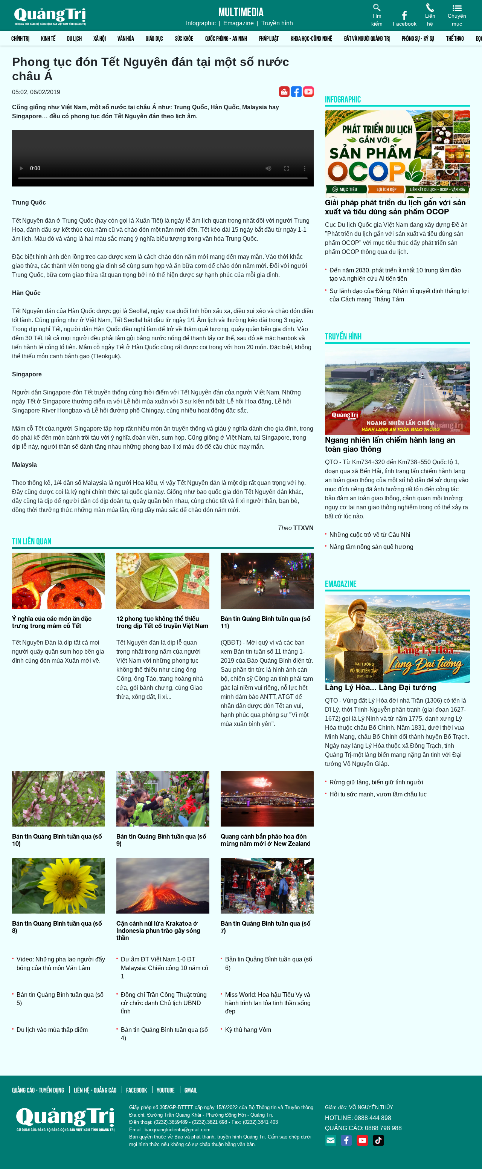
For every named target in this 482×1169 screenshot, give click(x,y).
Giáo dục (154, 38)
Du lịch (74, 38)
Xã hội (99, 38)
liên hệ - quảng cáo (95, 1089)
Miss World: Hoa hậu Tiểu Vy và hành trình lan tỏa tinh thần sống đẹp (268, 1003)
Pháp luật (269, 38)
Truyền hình (277, 23)
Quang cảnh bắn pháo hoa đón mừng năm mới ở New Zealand (266, 840)
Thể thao (455, 38)
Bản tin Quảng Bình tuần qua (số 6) (268, 963)
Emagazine (238, 23)
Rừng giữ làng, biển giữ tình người (376, 782)
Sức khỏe (184, 38)
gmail (191, 1089)
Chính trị (20, 38)
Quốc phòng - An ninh (226, 38)
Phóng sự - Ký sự (418, 38)
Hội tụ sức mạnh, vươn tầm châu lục (378, 794)
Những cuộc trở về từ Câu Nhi (369, 535)
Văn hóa (125, 38)
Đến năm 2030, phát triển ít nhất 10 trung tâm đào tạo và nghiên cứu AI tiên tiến (395, 274)
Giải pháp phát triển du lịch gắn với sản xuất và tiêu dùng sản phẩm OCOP (395, 207)
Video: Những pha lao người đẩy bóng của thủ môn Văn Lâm (61, 963)
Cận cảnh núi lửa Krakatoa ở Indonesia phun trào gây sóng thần (158, 930)
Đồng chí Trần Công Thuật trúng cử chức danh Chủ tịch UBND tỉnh (164, 1003)
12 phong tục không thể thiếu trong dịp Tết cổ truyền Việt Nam (162, 622)
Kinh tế (48, 38)
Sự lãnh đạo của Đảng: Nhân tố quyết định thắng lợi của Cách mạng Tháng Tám (399, 295)
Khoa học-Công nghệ (311, 38)
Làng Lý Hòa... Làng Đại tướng (380, 687)
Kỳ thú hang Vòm (248, 1030)
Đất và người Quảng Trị (367, 38)
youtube (166, 1089)
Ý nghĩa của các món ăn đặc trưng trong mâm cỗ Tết (52, 622)
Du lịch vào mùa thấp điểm (52, 1030)
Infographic (201, 23)
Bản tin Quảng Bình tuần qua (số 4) (164, 1034)
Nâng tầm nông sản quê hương (371, 547)
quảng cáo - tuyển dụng (38, 1089)
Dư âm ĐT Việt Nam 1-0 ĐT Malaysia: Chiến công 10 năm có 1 (164, 968)
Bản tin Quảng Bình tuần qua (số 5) (60, 999)
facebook (136, 1089)
